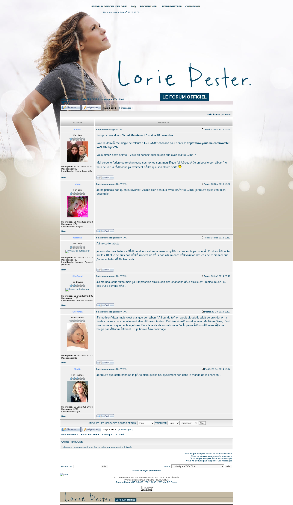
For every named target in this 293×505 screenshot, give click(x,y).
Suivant (226, 114)
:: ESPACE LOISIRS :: (90, 99)
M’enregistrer (172, 6)
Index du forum (68, 99)
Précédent (213, 114)
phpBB (131, 482)
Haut (63, 177)
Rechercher (148, 6)
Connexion (192, 6)
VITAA (65, 102)
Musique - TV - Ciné (114, 99)
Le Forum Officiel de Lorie (109, 6)
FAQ (133, 6)
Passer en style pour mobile (146, 470)
